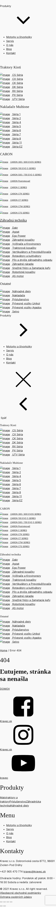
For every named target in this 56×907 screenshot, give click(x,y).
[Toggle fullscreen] (8, 901)
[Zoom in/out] (11, 901)
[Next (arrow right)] (4, 905)
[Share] (4, 901)
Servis (10, 41)
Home (3, 650)
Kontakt (11, 53)
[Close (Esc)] (1, 901)
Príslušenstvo (17, 801)
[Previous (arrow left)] (1, 905)
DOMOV (5, 688)
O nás (9, 45)
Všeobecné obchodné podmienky (20, 892)
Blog (9, 49)
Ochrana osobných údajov (16, 896)
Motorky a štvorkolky (19, 37)
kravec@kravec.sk (34, 871)
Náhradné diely (19, 805)
